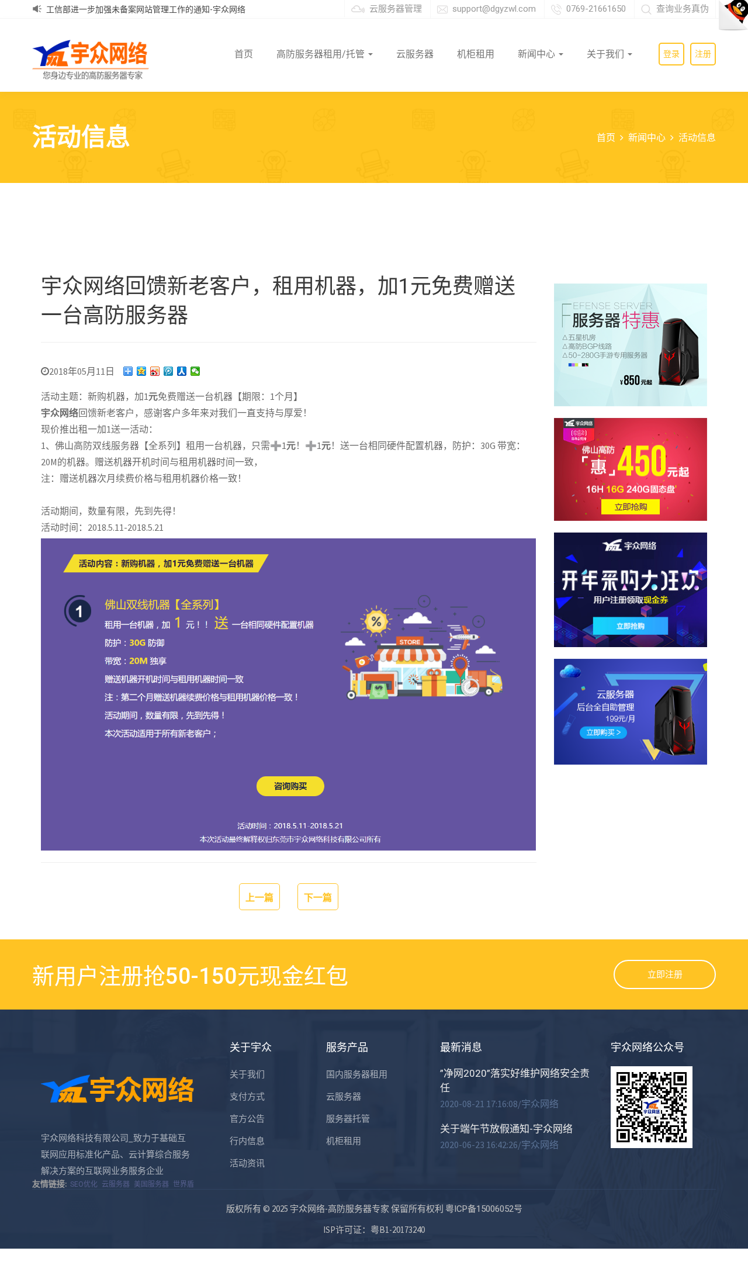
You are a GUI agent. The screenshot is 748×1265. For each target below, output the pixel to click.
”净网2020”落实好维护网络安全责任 (515, 1080)
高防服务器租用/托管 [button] (321, 54)
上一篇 (259, 897)
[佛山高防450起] (631, 469)
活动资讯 (247, 1163)
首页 (243, 54)
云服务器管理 (395, 9)
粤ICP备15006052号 (483, 1209)
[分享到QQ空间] (142, 371)
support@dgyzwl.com (494, 9)
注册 (703, 53)
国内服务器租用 (356, 1074)
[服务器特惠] (631, 345)
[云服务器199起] (631, 711)
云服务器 (415, 54)
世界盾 (183, 1184)
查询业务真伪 (682, 9)
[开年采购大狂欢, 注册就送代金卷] (631, 590)
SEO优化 (84, 1184)
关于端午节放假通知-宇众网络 (506, 1129)
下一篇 (318, 897)
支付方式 (247, 1096)
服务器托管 (348, 1119)
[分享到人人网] (182, 371)
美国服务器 (151, 1184)
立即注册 (665, 974)
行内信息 (247, 1141)
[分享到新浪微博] (155, 371)
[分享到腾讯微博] (169, 371)
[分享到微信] (195, 371)
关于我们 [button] (606, 54)
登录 (671, 53)
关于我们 (247, 1074)
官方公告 (247, 1119)
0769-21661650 (596, 9)
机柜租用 (475, 54)
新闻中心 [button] (537, 54)
